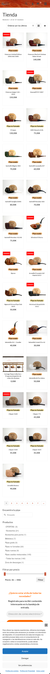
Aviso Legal (40, 671)
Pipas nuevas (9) (12, 550)
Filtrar (40, 580)
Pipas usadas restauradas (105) (18, 554)
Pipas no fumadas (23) (14, 546)
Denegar (25, 658)
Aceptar (25, 651)
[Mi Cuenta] (32, 4)
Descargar (13, 385)
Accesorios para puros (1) (15, 534)
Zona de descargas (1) (14, 562)
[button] (46, 625)
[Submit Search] (4, 515)
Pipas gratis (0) (11, 542)
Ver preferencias (25, 665)
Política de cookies (12, 671)
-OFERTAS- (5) (11, 526)
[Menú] (45, 4)
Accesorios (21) (12, 530)
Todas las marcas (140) (15, 558)
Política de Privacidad (27, 671)
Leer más (13, 59)
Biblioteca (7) (10, 538)
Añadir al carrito (37, 64)
